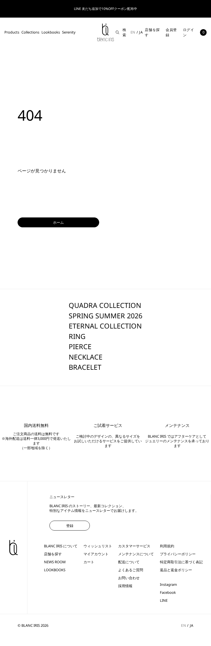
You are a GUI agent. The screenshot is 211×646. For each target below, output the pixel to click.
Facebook (168, 592)
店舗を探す (152, 32)
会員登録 (171, 32)
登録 (69, 525)
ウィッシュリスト (98, 546)
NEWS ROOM (55, 562)
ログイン (188, 32)
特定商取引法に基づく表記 (181, 562)
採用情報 (125, 586)
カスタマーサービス (134, 546)
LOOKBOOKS (54, 570)
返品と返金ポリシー (176, 570)
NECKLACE (85, 356)
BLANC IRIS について (60, 546)
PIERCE (80, 346)
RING (77, 336)
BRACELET (85, 367)
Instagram (168, 584)
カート (89, 562)
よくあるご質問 (130, 570)
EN (133, 32)
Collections (30, 32)
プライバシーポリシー (178, 554)
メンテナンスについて (136, 554)
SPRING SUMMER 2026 (105, 315)
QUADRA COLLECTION (105, 305)
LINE (164, 600)
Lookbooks (50, 32)
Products (11, 32)
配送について (129, 562)
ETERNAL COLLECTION (105, 325)
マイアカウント (96, 554)
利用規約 (167, 546)
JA (141, 32)
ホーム (58, 222)
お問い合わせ (129, 578)
